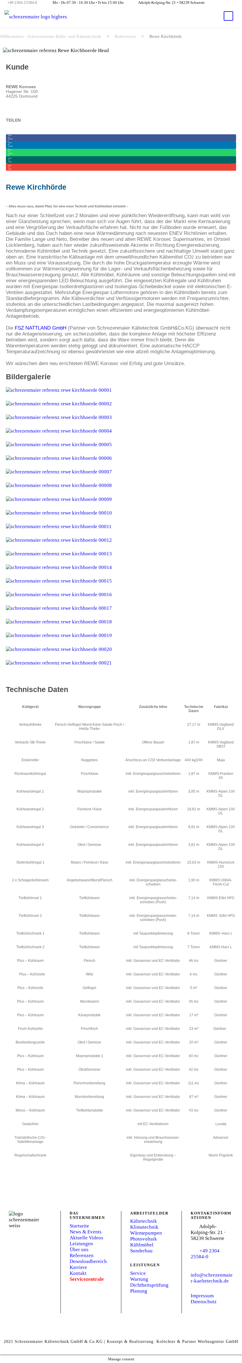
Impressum (202, 1296)
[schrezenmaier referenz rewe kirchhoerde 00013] (59, 553)
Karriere (78, 1267)
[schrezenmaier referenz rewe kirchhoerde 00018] (59, 621)
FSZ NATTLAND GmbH (40, 328)
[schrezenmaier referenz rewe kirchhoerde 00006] (59, 458)
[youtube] (240, 2)
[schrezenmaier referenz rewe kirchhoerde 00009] (59, 498)
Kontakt (78, 1273)
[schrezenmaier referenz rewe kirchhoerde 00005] (59, 444)
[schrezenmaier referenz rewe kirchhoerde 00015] (59, 580)
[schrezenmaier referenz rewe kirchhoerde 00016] (59, 594)
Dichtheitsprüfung (149, 1285)
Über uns (79, 1249)
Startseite (79, 1226)
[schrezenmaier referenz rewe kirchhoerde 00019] (59, 635)
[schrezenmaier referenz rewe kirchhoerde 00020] (59, 648)
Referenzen (82, 1255)
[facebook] (230, 2)
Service (138, 1273)
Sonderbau (141, 1251)
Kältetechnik (143, 1221)
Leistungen (81, 1243)
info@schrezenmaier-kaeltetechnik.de (212, 1278)
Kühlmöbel (141, 1245)
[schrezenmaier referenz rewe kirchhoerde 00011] (59, 526)
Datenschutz (204, 1301)
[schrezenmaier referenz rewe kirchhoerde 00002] (59, 403)
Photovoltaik (143, 1239)
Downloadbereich (88, 1261)
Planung (138, 1291)
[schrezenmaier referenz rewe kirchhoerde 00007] (59, 471)
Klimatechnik (144, 1227)
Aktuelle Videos (86, 1238)
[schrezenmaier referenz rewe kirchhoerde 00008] (59, 485)
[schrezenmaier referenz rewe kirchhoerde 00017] (59, 608)
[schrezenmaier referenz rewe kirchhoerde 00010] (59, 512)
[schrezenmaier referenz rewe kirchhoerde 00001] (59, 390)
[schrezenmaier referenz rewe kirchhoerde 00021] (59, 662)
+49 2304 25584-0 (22, 2)
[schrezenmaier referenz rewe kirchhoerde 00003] (59, 417)
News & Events (86, 1232)
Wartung (139, 1279)
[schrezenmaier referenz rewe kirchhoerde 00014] (59, 567)
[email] (219, 2)
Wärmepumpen (146, 1233)
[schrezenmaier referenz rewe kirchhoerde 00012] (59, 540)
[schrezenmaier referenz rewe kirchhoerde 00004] (59, 430)
